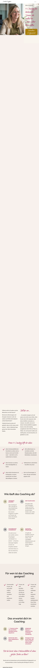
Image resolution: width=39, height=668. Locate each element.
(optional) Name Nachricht (7, 667)
